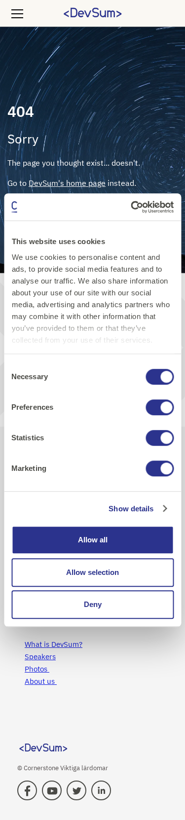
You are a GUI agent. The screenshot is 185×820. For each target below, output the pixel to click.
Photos (37, 669)
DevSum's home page (67, 183)
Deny (93, 604)
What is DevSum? (53, 644)
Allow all (93, 539)
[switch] (160, 407)
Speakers (40, 656)
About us (41, 681)
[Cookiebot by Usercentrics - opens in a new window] (132, 207)
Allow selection (92, 572)
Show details (131, 508)
